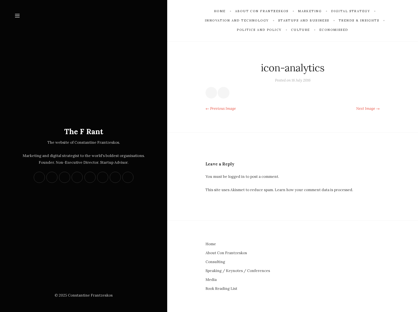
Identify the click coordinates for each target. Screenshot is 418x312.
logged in (236, 176)
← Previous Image (221, 108)
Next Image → (368, 108)
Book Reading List (221, 288)
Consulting (215, 261)
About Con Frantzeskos (226, 252)
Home (211, 244)
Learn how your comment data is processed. (314, 189)
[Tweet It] (223, 92)
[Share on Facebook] (211, 92)
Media (211, 279)
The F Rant (83, 131)
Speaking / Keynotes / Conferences (238, 270)
